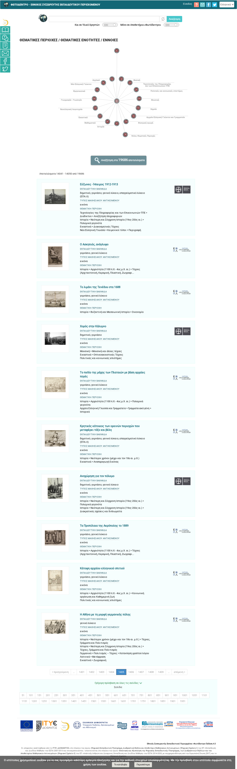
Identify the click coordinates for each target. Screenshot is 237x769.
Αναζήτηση (174, 19)
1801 (153, 701)
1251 (44, 701)
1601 (113, 701)
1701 (133, 701)
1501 (93, 701)
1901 (173, 701)
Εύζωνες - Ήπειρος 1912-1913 (99, 184)
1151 (24, 701)
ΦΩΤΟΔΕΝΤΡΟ (55, 4)
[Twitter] (5, 69)
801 (150, 695)
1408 (151, 672)
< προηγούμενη (60, 672)
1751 (143, 701)
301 (65, 695)
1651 (123, 701)
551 (107, 695)
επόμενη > (179, 672)
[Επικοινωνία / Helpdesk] (5, 53)
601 (116, 695)
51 (23, 695)
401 (82, 695)
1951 (182, 701)
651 (124, 695)
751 (141, 695)
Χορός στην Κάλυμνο (93, 326)
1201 (34, 701)
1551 (103, 701)
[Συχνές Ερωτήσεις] (5, 38)
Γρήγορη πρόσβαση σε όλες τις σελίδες (117, 683)
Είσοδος (187, 3)
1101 (204, 695)
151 (39, 695)
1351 (64, 701)
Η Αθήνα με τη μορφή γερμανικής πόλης (105, 614)
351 (73, 695)
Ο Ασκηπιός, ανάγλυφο (94, 244)
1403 (101, 672)
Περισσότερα (143, 764)
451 (90, 695)
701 (133, 695)
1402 (91, 672)
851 (158, 695)
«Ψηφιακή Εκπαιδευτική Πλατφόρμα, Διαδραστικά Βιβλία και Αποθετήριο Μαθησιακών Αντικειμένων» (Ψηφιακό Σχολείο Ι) (144, 748)
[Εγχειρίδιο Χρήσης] (5, 30)
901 (167, 695)
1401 (81, 672)
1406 (131, 672)
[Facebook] (5, 61)
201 (48, 695)
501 (99, 695)
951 (175, 695)
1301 (54, 701)
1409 (161, 672)
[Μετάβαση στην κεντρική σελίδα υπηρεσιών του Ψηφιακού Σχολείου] (5, 22)
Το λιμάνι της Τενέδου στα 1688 (100, 287)
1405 (121, 672)
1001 (184, 695)
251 (56, 695)
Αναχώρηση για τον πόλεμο (97, 476)
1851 (163, 701)
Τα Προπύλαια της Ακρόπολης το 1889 (104, 525)
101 (31, 695)
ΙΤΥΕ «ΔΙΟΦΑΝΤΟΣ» (61, 748)
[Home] (5, 4)
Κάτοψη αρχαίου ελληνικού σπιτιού (102, 568)
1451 (84, 701)
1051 (194, 695)
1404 (111, 672)
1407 (141, 672)
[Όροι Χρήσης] (5, 45)
